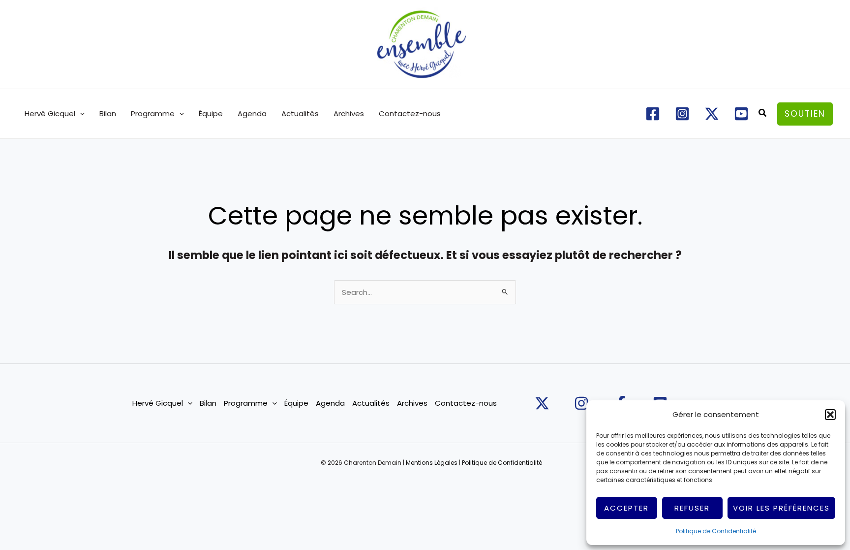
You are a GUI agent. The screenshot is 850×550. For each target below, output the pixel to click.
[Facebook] (652, 113)
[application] (80, 113)
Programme (153, 113)
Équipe (211, 113)
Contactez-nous (410, 113)
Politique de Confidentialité (716, 531)
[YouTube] (741, 113)
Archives (349, 113)
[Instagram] (682, 113)
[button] (830, 415)
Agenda (252, 113)
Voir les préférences (781, 508)
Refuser (692, 508)
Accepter (626, 508)
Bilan (107, 113)
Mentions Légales (431, 462)
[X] (711, 113)
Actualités (300, 113)
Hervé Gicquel (50, 113)
